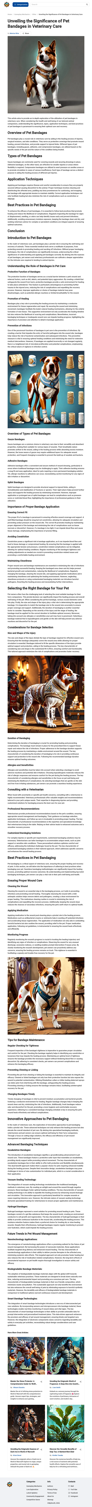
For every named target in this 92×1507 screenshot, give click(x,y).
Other (34, 14)
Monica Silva (14, 33)
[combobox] (59, 4)
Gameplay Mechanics (22, 14)
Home (10, 14)
